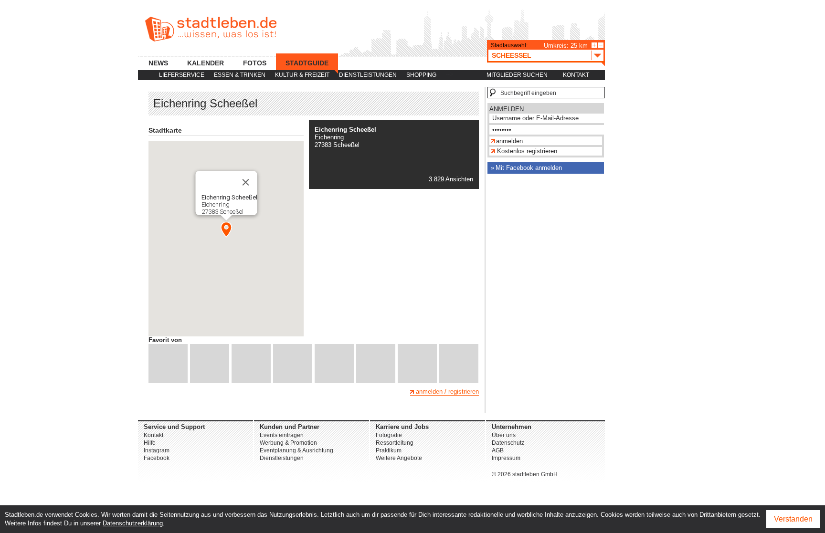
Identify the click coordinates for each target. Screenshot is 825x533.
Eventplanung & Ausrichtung (296, 450)
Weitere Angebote (399, 458)
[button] (226, 229)
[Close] (245, 182)
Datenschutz (508, 442)
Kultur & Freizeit (302, 75)
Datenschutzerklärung (133, 523)
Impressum (506, 458)
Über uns (504, 435)
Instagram (156, 450)
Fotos (254, 63)
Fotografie (389, 435)
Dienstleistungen (368, 75)
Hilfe (150, 442)
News (158, 63)
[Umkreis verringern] (600, 45)
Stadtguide (307, 63)
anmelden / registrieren (447, 391)
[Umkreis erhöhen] (594, 45)
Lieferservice (181, 75)
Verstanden (793, 519)
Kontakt (576, 75)
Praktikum (389, 450)
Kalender (205, 63)
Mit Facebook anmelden (529, 167)
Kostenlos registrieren (527, 151)
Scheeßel (511, 55)
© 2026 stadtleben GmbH (525, 474)
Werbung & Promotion (288, 442)
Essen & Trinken (239, 75)
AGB (498, 450)
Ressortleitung (394, 442)
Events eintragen (282, 435)
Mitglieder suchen (517, 75)
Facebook (156, 458)
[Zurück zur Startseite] (210, 29)
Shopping (421, 75)
